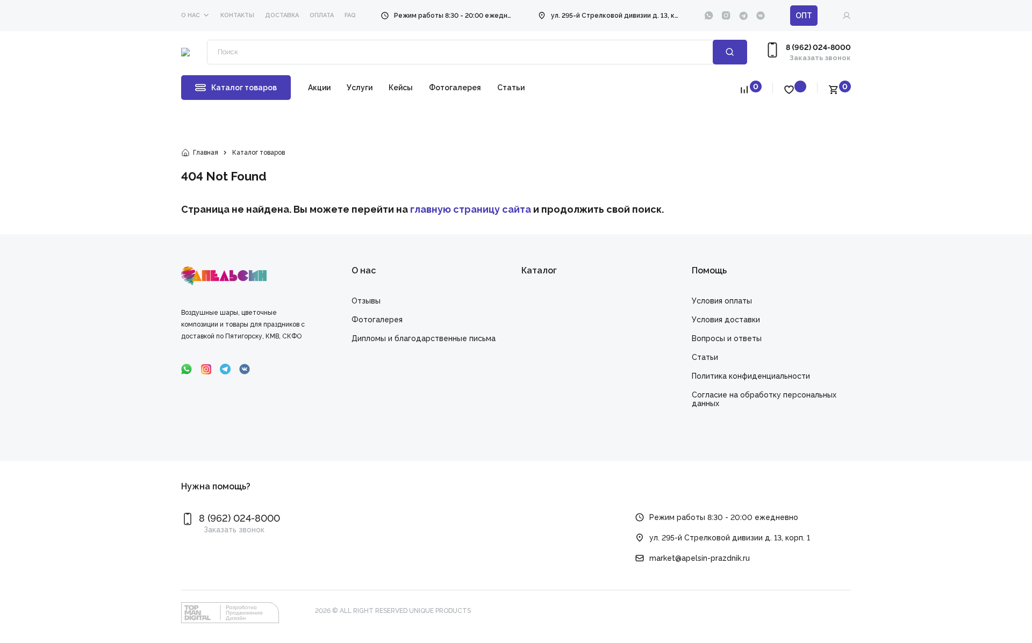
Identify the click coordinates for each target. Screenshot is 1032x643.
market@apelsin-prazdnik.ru (699, 558)
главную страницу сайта (470, 209)
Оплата (322, 15)
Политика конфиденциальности (751, 376)
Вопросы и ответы (727, 338)
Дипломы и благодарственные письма (424, 338)
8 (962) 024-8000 (818, 47)
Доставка (282, 15)
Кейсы (401, 87)
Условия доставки (726, 319)
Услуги (359, 87)
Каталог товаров (244, 87)
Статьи (511, 87)
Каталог (539, 270)
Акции (319, 87)
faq (350, 15)
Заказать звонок (820, 58)
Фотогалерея (455, 87)
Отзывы (366, 301)
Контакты (237, 15)
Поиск (730, 52)
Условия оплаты (722, 301)
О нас (190, 15)
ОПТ (804, 15)
